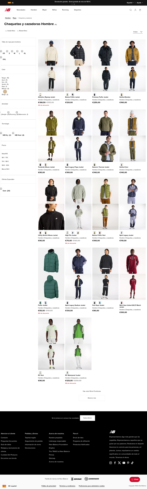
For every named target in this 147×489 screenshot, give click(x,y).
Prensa (51, 455)
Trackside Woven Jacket (46, 167)
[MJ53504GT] (72, 232)
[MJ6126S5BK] (94, 302)
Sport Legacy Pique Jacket (74, 167)
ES (12, 486)
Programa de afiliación (81, 441)
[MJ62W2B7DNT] (67, 302)
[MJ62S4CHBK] (40, 232)
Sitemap (52, 458)
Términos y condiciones (67, 486)
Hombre (8, 18)
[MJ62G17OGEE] (67, 94)
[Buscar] (130, 10)
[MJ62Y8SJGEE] (45, 164)
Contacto (4, 438)
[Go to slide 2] (73, 4)
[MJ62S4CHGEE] (45, 232)
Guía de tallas (6, 444)
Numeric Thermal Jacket (100, 167)
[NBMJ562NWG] (40, 302)
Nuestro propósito (55, 438)
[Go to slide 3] (74, 4)
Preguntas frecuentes (9, 441)
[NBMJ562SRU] (45, 302)
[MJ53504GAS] (67, 232)
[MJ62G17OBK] (72, 94)
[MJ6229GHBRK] (121, 164)
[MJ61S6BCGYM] (40, 372)
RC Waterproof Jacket (72, 375)
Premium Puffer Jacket (100, 97)
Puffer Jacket (42, 305)
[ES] (8, 2)
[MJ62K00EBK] (100, 232)
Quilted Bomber (124, 97)
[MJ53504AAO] (78, 232)
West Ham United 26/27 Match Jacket (130, 306)
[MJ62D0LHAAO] (94, 164)
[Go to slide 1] (72, 4)
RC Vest (41, 375)
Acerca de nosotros (56, 462)
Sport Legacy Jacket (126, 235)
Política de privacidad (49, 486)
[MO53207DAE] (67, 372)
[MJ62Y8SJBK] (40, 164)
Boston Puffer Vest (98, 235)
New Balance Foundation (58, 444)
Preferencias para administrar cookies (92, 486)
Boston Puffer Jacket (72, 97)
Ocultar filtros (11, 31)
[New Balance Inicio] (8, 9)
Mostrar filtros (23, 31)
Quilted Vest (123, 167)
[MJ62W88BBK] (94, 94)
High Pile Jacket (71, 235)
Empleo (52, 448)
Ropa (14, 18)
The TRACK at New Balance (59, 451)
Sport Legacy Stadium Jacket (75, 305)
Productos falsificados (81, 444)
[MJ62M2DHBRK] (121, 94)
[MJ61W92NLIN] (40, 94)
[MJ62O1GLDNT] (67, 164)
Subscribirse (87, 418)
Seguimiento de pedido (34, 441)
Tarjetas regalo (30, 438)
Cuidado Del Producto (9, 455)
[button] (135, 10)
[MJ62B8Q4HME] (121, 302)
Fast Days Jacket (98, 305)
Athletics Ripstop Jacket (46, 97)
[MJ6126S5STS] (100, 302)
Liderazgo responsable (57, 441)
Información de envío (33, 444)
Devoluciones (30, 448)
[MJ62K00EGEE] (94, 232)
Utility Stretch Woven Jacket (48, 235)
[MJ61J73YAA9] (121, 232)
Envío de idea (78, 438)
